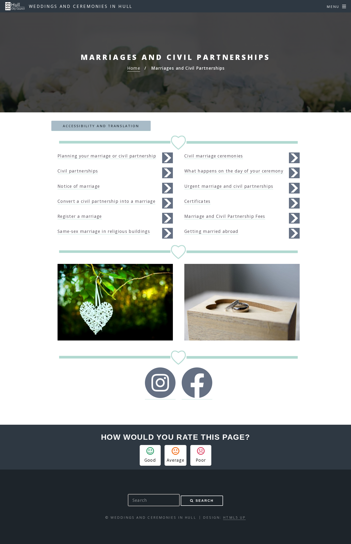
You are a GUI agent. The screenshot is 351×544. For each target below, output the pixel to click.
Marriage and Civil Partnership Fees (224, 216)
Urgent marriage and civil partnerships (228, 186)
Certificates (197, 201)
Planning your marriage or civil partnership (107, 156)
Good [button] (150, 460)
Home (133, 68)
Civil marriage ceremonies (213, 156)
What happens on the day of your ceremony (233, 171)
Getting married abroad (211, 231)
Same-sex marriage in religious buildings (104, 231)
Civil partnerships (78, 171)
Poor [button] (201, 460)
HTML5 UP (234, 517)
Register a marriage (80, 216)
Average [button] (175, 460)
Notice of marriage (79, 186)
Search (205, 500)
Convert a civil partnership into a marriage (106, 201)
